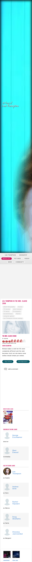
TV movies (6, 309)
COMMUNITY (20, 262)
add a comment (13, 369)
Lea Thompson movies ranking (12, 318)
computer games (8, 316)
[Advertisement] (16, 282)
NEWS (10, 262)
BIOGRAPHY (23, 255)
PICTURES (17, 258)
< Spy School (8, 361)
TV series (6, 311)
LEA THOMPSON (10, 255)
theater (18, 313)
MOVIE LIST (6, 258)
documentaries (8, 313)
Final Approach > (23, 361)
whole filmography (9, 307)
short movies (17, 309)
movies (20, 307)
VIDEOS (26, 258)
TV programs (17, 311)
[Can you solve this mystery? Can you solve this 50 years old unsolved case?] (16, 551)
